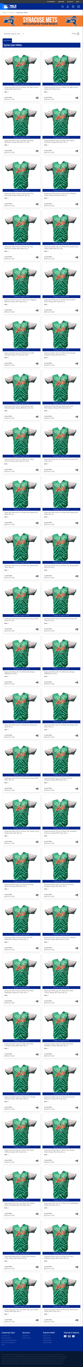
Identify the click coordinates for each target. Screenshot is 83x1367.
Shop (77, 1)
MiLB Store (47, 1338)
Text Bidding (51, 1)
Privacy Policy (6, 1338)
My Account (26, 1338)
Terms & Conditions (8, 1342)
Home (4, 12)
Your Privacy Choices (9, 1340)
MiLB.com (70, 1)
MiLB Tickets (47, 1342)
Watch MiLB (47, 1340)
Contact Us (5, 1336)
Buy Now (25, 1336)
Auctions (11, 12)
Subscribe (61, 1)
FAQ (3, 1345)
